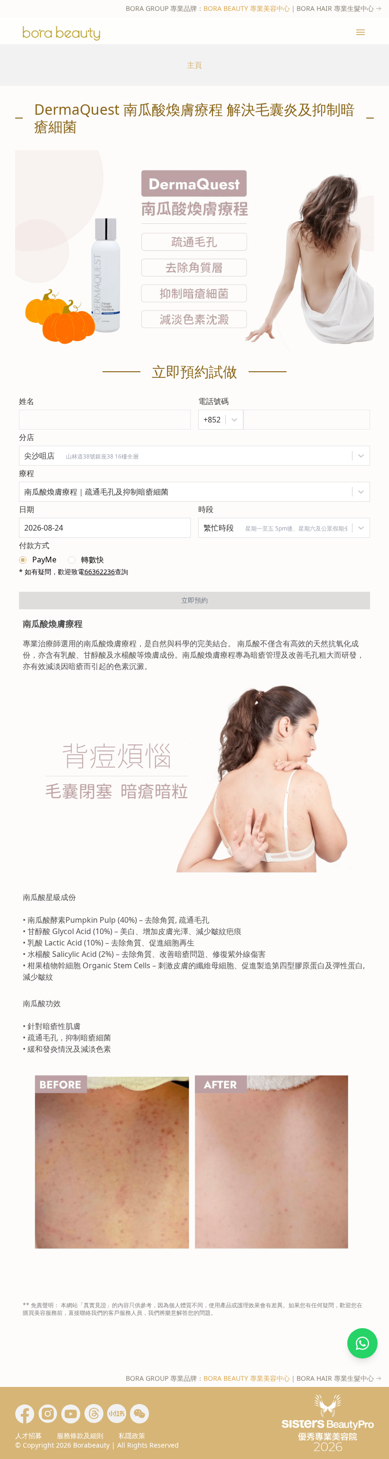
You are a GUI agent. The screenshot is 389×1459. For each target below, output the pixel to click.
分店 (26, 437)
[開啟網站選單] (360, 32)
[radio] (37, 559)
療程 (26, 473)
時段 (205, 509)
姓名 (26, 401)
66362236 (99, 571)
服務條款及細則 (80, 1435)
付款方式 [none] (34, 545)
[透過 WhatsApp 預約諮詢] (362, 1343)
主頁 (194, 65)
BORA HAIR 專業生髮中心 (335, 8)
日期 (26, 509)
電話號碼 (213, 401)
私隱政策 (132, 1435)
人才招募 (28, 1435)
